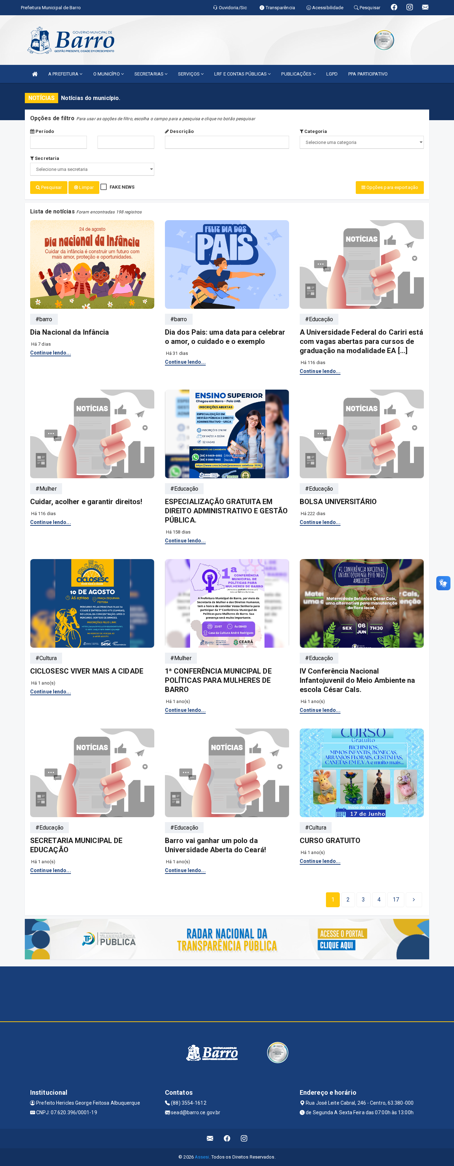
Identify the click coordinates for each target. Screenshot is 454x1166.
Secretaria (46, 158)
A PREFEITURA (63, 74)
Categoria (315, 131)
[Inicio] (34, 74)
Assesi (202, 1157)
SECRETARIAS (149, 74)
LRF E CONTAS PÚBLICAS (241, 74)
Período (44, 131)
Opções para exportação (391, 187)
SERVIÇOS (189, 74)
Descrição (181, 131)
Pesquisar (51, 187)
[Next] (414, 899)
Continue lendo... (50, 353)
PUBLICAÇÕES (296, 74)
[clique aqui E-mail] (210, 1138)
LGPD (332, 74)
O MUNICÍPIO (107, 74)
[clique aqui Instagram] (244, 1138)
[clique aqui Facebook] (227, 1138)
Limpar (86, 187)
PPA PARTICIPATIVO (368, 74)
